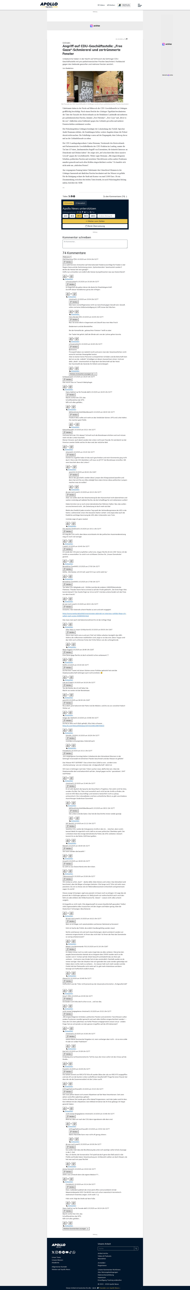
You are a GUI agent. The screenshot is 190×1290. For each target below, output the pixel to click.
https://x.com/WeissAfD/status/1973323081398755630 (83, 726)
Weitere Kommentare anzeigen (74, 1229)
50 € (86, 216)
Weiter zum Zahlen (95, 221)
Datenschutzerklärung (106, 1275)
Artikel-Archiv (103, 1253)
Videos (102, 5)
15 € (72, 216)
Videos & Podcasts (104, 1256)
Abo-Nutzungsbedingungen (108, 1272)
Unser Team (56, 1257)
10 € (65, 216)
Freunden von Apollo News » (109, 1288)
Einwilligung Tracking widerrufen (110, 1280)
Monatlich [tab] (81, 203)
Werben (112, 5)
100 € (93, 216)
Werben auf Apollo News (61, 1269)
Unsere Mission (57, 1260)
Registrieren (102, 1265)
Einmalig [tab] (69, 203)
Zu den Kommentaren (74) (114, 196)
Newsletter (102, 1259)
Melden (69, 262)
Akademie (55, 1263)
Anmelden (102, 1263)
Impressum (102, 1277)
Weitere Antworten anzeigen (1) (82, 374)
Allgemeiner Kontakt (59, 1267)
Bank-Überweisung (96, 226)
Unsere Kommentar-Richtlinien (109, 1270)
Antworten (69, 279)
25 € (79, 216)
